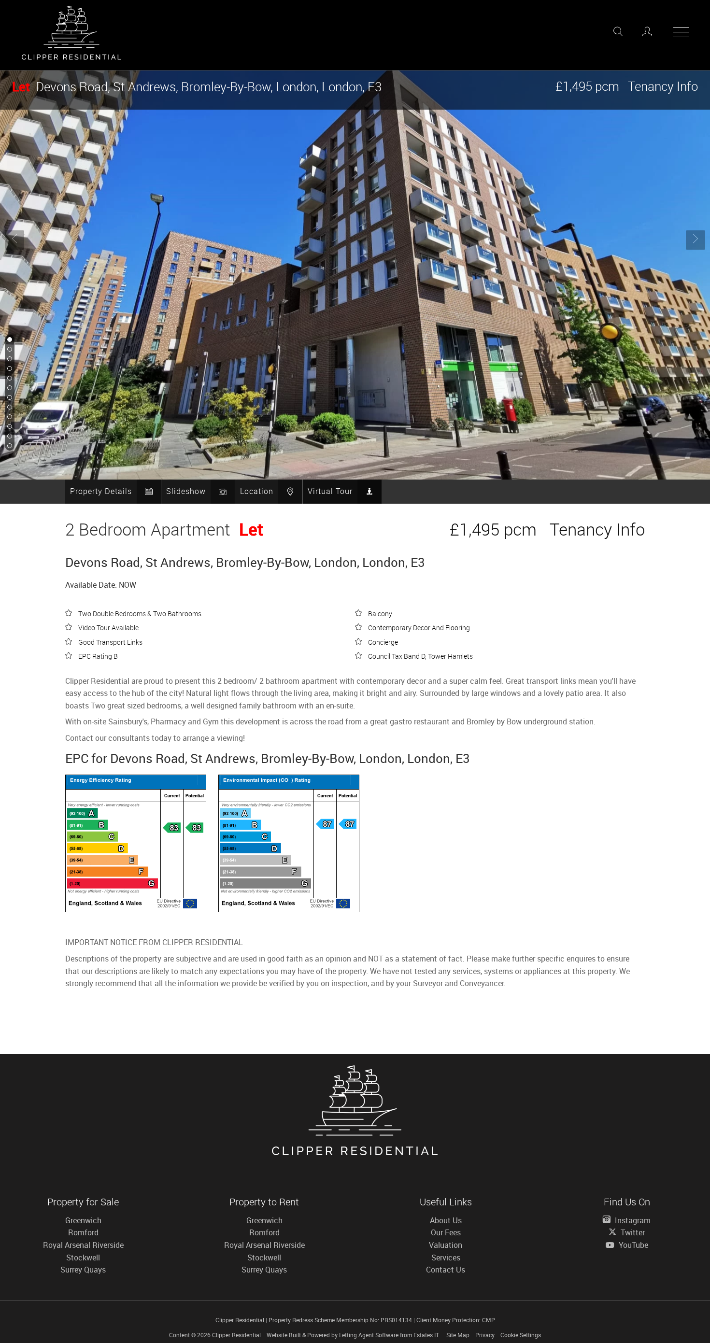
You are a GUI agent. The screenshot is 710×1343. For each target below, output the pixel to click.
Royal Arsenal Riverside (83, 1245)
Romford (83, 1232)
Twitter (632, 1232)
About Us (446, 1220)
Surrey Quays (83, 1269)
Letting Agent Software (368, 1335)
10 (8, 427)
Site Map (457, 1335)
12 (8, 446)
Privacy (485, 1335)
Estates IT (426, 1335)
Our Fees (446, 1232)
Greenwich (83, 1220)
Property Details (101, 491)
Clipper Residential (236, 1335)
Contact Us (445, 1269)
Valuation (445, 1245)
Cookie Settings (520, 1335)
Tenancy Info (663, 86)
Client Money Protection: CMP (455, 1320)
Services (445, 1257)
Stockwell (83, 1257)
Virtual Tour (330, 491)
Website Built (284, 1335)
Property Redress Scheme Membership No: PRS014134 (340, 1320)
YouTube (632, 1245)
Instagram (632, 1220)
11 (8, 436)
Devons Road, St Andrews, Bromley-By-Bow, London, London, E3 (197, 86)
